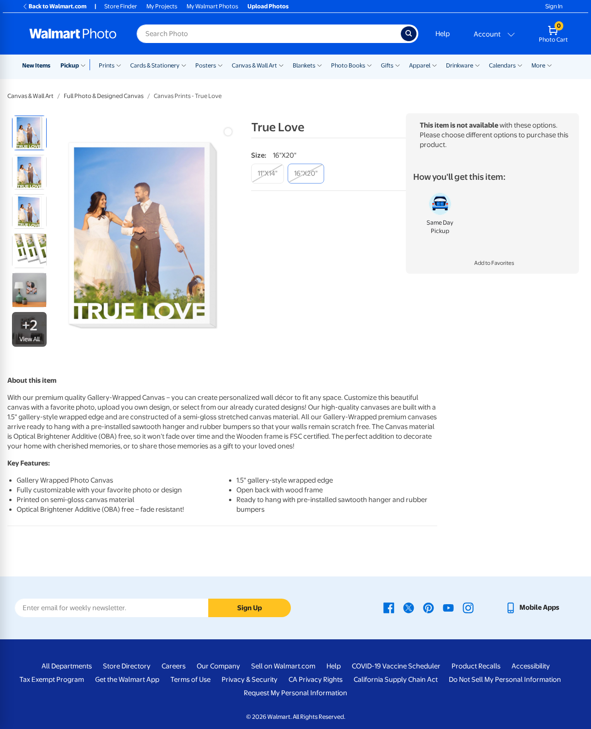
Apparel (419, 65)
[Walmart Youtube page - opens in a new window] (448, 607)
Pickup (69, 65)
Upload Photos (268, 6)
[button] (492, 263)
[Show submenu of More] (549, 64)
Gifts (387, 65)
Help (442, 34)
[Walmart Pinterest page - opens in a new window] (428, 607)
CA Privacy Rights (316, 679)
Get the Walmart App (127, 679)
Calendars (502, 65)
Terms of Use (190, 679)
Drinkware (459, 65)
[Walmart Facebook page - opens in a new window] (388, 607)
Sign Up (249, 608)
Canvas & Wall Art (254, 65)
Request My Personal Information (295, 693)
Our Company (218, 666)
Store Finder (120, 6)
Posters (205, 65)
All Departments (67, 666)
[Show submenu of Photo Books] (369, 64)
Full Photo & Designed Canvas (104, 95)
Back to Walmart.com (57, 6)
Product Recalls (476, 666)
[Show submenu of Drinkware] (477, 64)
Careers (174, 666)
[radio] (29, 133)
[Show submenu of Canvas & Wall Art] (281, 64)
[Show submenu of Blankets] (319, 64)
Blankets (304, 65)
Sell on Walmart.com (283, 666)
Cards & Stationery (155, 65)
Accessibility (531, 666)
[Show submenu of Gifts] (397, 64)
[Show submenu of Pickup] (85, 64)
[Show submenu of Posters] (220, 64)
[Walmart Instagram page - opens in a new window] (468, 607)
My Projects (161, 6)
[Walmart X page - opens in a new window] (408, 607)
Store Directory (127, 666)
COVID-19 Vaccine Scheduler (396, 666)
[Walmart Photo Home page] (72, 33)
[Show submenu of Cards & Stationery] (184, 64)
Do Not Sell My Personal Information (505, 679)
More (538, 65)
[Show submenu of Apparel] (434, 64)
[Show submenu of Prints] (118, 64)
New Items (36, 65)
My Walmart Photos (212, 6)
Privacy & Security (249, 679)
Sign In (553, 6)
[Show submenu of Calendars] (520, 64)
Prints (107, 65)
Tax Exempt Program (51, 679)
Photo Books (348, 65)
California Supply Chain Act (396, 679)
